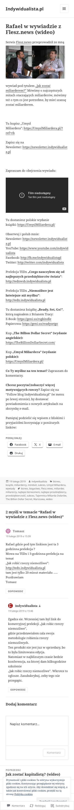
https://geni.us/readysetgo (40, 324)
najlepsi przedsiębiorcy (53, 492)
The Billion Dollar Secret (19, 499)
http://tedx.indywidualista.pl (25, 300)
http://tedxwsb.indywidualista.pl (28, 281)
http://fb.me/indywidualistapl (41, 258)
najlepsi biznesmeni (29, 492)
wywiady (10, 488)
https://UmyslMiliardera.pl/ (36, 225)
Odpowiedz (15, 591)
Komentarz (54, 752)
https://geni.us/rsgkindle (34, 319)
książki (9, 485)
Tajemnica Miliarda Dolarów (51, 495)
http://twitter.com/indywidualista (41, 262)
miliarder (59, 488)
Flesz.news (24, 42)
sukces (41, 485)
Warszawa (39, 499)
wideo (49, 499)
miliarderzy (20, 485)
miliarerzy (11, 492)
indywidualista (39, 481)
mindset (32, 485)
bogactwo (34, 488)
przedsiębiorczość (16, 495)
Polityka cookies (23, 794)
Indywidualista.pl (25, 9)
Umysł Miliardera (56, 485)
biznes (56, 481)
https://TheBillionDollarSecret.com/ (30, 342)
